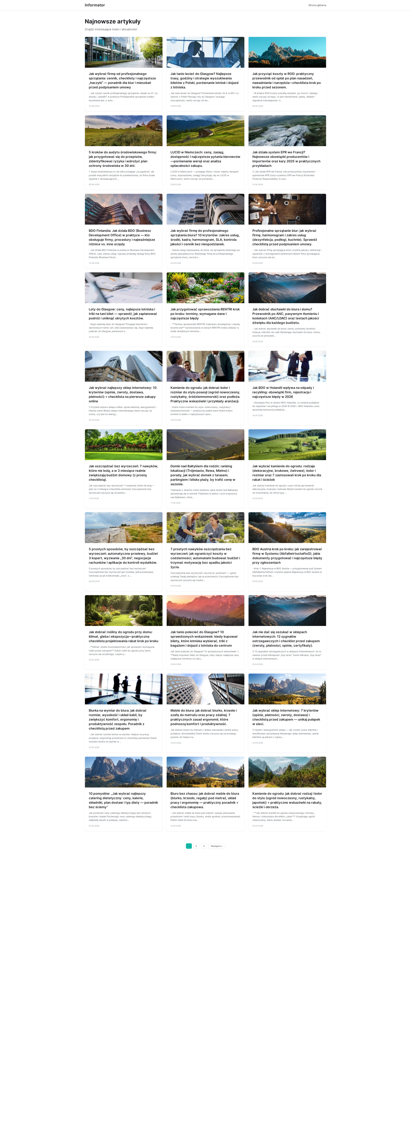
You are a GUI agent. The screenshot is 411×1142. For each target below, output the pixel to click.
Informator (95, 5)
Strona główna (317, 5)
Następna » (217, 846)
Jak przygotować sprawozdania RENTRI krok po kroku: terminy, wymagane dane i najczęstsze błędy (205, 313)
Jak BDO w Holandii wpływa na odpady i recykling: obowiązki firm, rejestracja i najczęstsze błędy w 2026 (283, 392)
